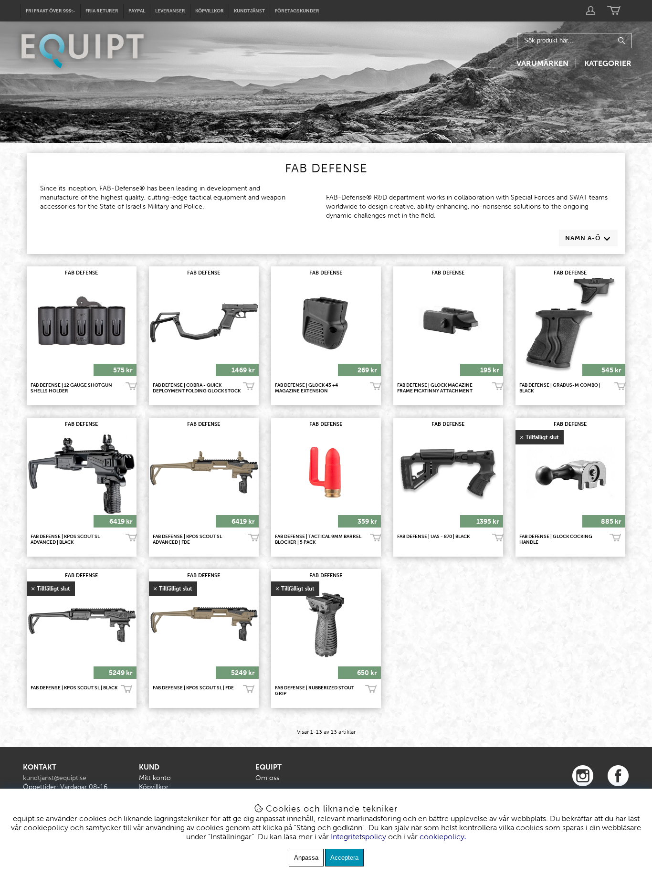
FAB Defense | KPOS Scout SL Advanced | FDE (187, 539)
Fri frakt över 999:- (50, 11)
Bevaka (615, 538)
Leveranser (170, 11)
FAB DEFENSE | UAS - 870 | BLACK (433, 536)
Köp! (248, 386)
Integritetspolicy (358, 836)
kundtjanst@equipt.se (54, 778)
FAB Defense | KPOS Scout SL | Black (74, 688)
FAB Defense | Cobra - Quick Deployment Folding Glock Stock (197, 388)
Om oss (267, 778)
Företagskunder (297, 11)
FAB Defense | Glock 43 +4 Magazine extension (306, 388)
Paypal (136, 11)
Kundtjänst (249, 11)
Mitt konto (155, 778)
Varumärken (542, 63)
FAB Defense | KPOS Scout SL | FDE (193, 688)
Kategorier (607, 63)
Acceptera (344, 857)
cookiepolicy (442, 836)
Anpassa (306, 857)
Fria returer (101, 11)
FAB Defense (81, 273)
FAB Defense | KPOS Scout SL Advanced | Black (65, 539)
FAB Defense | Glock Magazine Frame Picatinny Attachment (435, 388)
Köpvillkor (209, 11)
